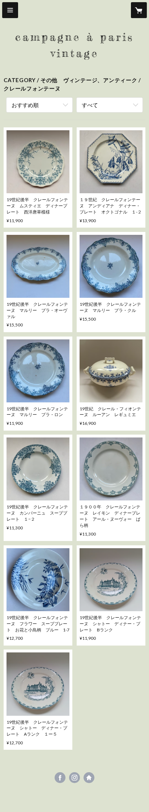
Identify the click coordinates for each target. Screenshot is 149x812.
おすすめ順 (25, 105)
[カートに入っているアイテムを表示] (139, 10)
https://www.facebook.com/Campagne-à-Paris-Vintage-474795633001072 (60, 777)
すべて (90, 105)
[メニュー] (10, 10)
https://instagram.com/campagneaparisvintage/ (74, 777)
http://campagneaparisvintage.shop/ (89, 777)
